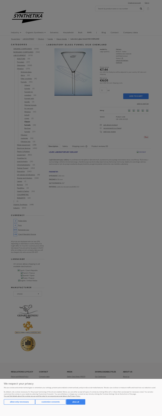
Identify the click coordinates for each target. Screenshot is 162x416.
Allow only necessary (19, 402)
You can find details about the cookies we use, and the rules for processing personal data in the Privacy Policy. (42, 396)
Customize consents (51, 402)
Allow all (75, 402)
